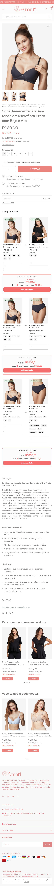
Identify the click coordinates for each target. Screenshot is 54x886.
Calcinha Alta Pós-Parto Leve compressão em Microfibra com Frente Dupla (37, 407)
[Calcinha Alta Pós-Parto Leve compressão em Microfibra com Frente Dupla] (38, 391)
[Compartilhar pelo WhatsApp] (3, 613)
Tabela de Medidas (32, 163)
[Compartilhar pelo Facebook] (6, 613)
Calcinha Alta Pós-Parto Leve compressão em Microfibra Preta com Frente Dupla (38, 326)
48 (5, 258)
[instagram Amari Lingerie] (3, 796)
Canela (32, 429)
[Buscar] (49, 16)
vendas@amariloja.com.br (12, 809)
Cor (30, 423)
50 (9, 258)
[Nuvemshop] (11, 873)
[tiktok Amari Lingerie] (13, 796)
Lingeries (10, 105)
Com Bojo (37, 105)
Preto (39, 429)
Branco (44, 425)
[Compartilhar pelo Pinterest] (13, 613)
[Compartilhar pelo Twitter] (10, 613)
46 (18, 255)
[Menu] (3, 9)
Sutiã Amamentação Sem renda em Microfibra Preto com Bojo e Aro (12, 246)
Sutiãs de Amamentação (23, 105)
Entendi (26, 882)
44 (14, 255)
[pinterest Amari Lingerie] (18, 796)
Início (4, 105)
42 (9, 255)
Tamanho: (7, 150)
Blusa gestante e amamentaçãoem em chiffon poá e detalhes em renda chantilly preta (38, 246)
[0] (50, 9)
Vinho (41, 432)
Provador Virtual (13, 163)
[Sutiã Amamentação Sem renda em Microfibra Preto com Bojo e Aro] (12, 230)
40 (5, 255)
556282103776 (8, 805)
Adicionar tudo (27, 289)
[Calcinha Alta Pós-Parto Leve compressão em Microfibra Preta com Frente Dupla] (38, 310)
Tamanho (6, 252)
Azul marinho (34, 425)
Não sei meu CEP (8, 203)
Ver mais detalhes (8, 145)
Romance (33, 432)
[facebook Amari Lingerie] (8, 796)
